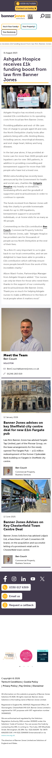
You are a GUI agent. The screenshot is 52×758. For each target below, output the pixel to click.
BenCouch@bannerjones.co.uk (23, 368)
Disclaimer (38, 686)
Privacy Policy (10, 686)
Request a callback (21, 605)
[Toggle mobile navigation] (48, 17)
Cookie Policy (31, 681)
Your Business (8, 32)
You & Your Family (10, 27)
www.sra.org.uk (8, 735)
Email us (14, 596)
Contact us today (25, 8)
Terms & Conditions (11, 681)
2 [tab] (24, 666)
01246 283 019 (14, 373)
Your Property (28, 27)
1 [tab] (19, 666)
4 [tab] (32, 666)
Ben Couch (21, 467)
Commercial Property (25, 472)
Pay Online (25, 686)
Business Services (23, 474)
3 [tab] (28, 666)
